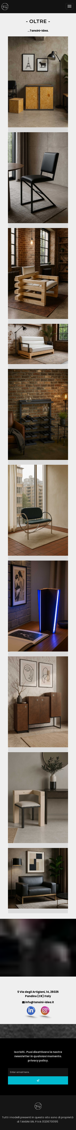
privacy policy (38, 1060)
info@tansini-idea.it (39, 1002)
